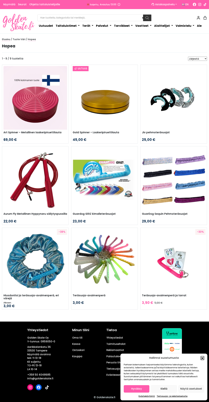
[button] (202, 358)
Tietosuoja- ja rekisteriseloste (172, 396)
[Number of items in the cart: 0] (205, 18)
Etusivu (6, 39)
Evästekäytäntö (147, 396)
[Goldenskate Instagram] (200, 4)
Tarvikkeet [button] (122, 26)
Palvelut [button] (102, 26)
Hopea (32, 39)
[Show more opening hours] (119, 4)
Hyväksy (136, 388)
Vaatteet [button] (142, 26)
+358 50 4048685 (39, 374)
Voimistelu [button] (184, 26)
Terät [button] (86, 26)
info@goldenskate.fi (40, 378)
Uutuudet (46, 26)
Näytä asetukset (191, 388)
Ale (199, 26)
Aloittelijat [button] (162, 26)
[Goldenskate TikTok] (205, 4)
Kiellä (164, 388)
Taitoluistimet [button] (66, 26)
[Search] (147, 18)
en (187, 4)
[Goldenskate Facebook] (194, 4)
